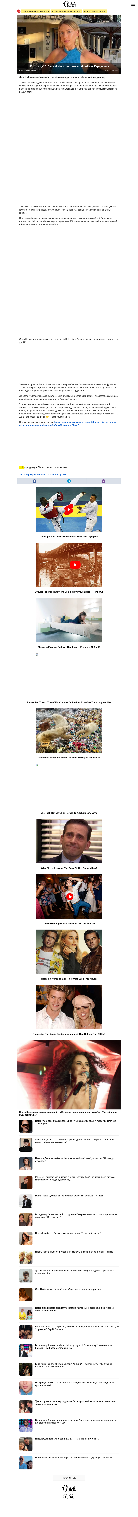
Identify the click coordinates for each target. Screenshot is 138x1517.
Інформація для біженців (36, 11)
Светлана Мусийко (27, 71)
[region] (39, 363)
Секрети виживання (95, 11)
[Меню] (133, 4)
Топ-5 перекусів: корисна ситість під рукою (42, 474)
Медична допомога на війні (66, 11)
